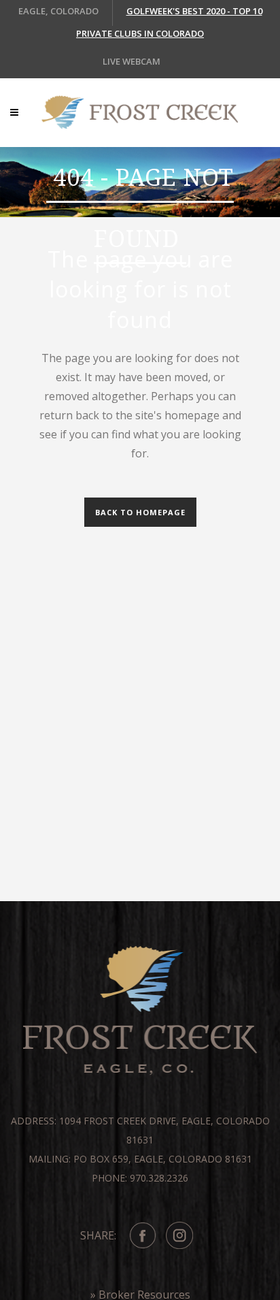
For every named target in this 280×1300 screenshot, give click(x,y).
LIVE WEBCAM (131, 61)
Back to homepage (140, 512)
